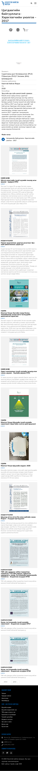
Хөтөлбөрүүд (5, 701)
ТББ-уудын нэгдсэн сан (8, 712)
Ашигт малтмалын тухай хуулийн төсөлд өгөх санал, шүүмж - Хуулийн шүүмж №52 (19, 372)
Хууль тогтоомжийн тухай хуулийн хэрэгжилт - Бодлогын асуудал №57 (16, 623)
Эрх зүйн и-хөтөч (7, 722)
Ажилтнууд (5, 698)
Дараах (15, 682)
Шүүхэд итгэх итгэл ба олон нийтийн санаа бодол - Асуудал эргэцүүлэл (18, 518)
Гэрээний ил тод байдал (9, 715)
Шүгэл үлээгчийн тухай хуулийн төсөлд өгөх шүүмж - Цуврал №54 (18, 181)
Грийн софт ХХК (16, 764)
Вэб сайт (5, 764)
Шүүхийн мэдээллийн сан (9, 710)
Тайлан (4, 693)
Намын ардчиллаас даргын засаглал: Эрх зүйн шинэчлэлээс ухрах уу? (18, 243)
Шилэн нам (5, 724)
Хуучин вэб (5, 726)
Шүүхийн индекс (6, 707)
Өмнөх (5, 682)
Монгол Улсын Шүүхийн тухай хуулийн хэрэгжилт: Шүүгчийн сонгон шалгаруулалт (18, 423)
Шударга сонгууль (7, 719)
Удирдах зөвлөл (6, 696)
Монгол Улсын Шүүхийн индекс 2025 (15, 466)
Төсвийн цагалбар (7, 717)
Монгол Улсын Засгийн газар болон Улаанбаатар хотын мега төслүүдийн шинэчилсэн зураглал (16, 314)
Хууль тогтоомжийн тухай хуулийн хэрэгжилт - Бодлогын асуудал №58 (16, 670)
